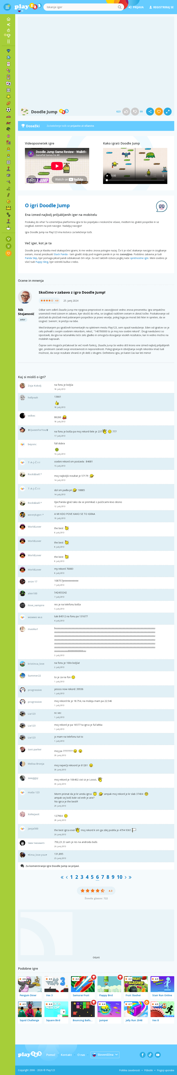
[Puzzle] (8, 57)
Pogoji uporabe (165, 1070)
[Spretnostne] (8, 195)
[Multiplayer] (8, 221)
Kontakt (66, 1055)
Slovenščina (105, 1055)
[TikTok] (150, 1055)
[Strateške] (8, 208)
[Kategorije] (8, 41)
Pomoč (50, 1055)
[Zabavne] (8, 96)
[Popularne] (8, 30)
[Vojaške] (8, 129)
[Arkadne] (8, 169)
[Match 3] (8, 51)
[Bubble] (8, 70)
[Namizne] (8, 175)
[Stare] (8, 188)
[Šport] (8, 103)
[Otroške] (8, 155)
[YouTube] (158, 1055)
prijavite (76, 125)
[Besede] (8, 162)
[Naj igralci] (8, 35)
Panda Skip (31, 258)
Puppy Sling (41, 261)
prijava (138, 7)
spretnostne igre (139, 258)
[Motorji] (8, 123)
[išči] (119, 7)
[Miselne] (8, 136)
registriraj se (163, 7)
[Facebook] (143, 1055)
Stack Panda (61, 254)
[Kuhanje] (8, 227)
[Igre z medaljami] (8, 246)
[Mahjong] (8, 64)
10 (119, 877)
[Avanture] (8, 201)
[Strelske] (8, 182)
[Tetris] (8, 142)
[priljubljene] (8, 253)
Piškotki (148, 1070)
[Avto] (8, 116)
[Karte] (8, 77)
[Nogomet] (8, 110)
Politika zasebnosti (129, 1070)
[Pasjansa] (8, 83)
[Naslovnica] (8, 19)
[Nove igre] (8, 24)
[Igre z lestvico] (8, 239)
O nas (81, 1055)
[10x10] (8, 90)
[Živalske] (8, 214)
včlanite (89, 125)
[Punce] (8, 149)
